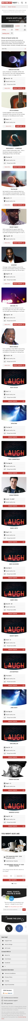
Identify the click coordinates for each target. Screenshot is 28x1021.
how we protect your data (15, 906)
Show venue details (14, 20)
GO (24, 909)
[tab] (12, 883)
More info (7, 88)
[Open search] (22, 2)
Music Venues (12, 7)
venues (3, 7)
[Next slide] (24, 844)
